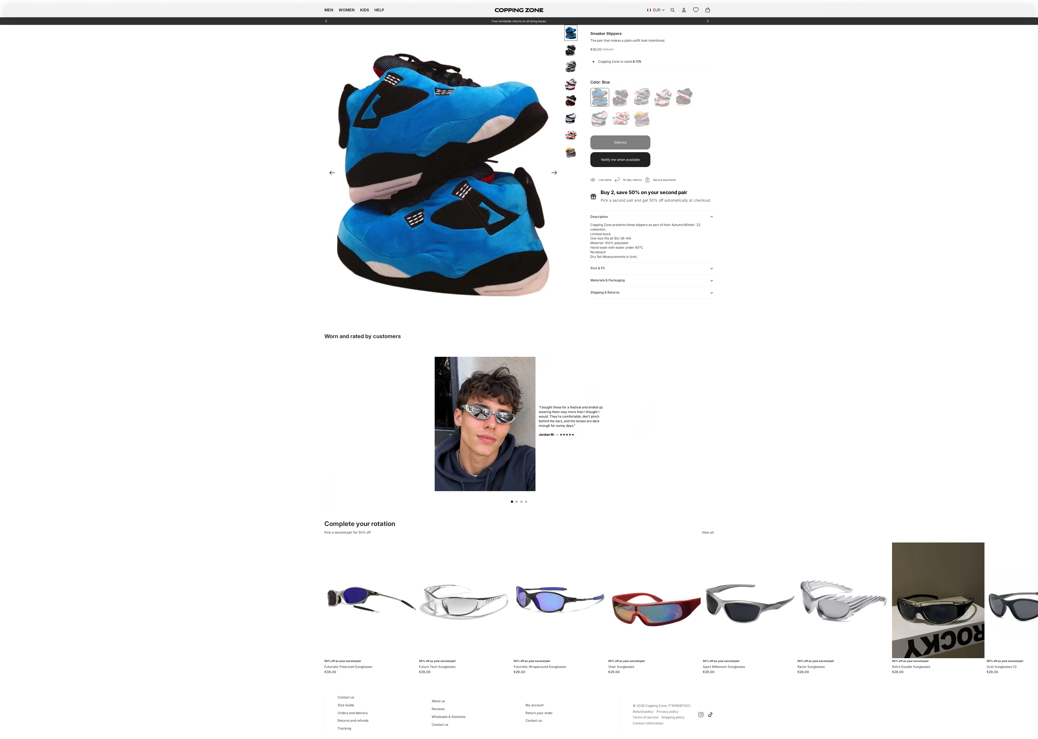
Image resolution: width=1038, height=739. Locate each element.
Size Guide (346, 705)
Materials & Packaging (607, 280)
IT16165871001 (679, 706)
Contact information (648, 723)
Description (599, 217)
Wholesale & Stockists (448, 717)
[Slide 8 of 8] (571, 152)
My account (534, 705)
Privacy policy (667, 712)
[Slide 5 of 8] (571, 101)
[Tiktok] (710, 714)
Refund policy (643, 712)
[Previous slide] (326, 21)
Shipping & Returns (604, 292)
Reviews (438, 709)
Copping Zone (656, 706)
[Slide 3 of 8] (571, 66)
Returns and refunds (353, 720)
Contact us (346, 697)
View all (708, 532)
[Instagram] (701, 714)
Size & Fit (597, 268)
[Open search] (672, 10)
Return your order (539, 713)
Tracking (344, 728)
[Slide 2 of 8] (571, 49)
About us (438, 701)
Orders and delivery (353, 713)
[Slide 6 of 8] (571, 118)
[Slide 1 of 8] (571, 32)
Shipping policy (673, 717)
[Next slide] (708, 21)
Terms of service (645, 717)
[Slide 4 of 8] (571, 83)
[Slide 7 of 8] (571, 135)
